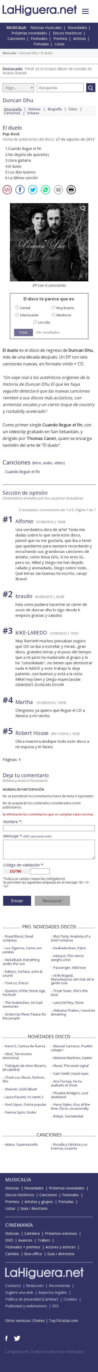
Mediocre (63, 315)
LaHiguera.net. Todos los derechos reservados (44, 1351)
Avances (25, 1240)
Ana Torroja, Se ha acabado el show (66, 1083)
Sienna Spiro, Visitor (21, 1112)
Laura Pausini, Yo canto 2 (24, 1097)
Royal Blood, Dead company (18, 938)
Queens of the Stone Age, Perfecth (24, 992)
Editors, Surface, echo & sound (22, 973)
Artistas (79, 38)
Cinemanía (19, 1225)
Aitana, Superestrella (21, 1144)
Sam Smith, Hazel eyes (71, 1073)
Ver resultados (48, 332)
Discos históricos (67, 33)
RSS (55, 1305)
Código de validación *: (23, 865)
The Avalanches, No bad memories (22, 1004)
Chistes (38, 1320)
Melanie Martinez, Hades (72, 1057)
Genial (25, 308)
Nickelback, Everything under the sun (21, 961)
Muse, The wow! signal (71, 1065)
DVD (9, 1240)
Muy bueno (65, 308)
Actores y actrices (60, 1246)
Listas (60, 43)
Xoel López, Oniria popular (25, 1104)
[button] (85, 11)
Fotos (73, 109)
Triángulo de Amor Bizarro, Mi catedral (25, 1067)
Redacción (35, 1285)
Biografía (55, 109)
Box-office (33, 1253)
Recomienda (59, 1285)
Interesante (29, 315)
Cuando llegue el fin (22, 471)
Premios (60, 38)
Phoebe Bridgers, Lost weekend (69, 1095)
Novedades (77, 27)
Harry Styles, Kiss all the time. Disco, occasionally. (70, 1106)
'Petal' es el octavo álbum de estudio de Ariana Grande (47, 70)
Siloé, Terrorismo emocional (17, 1055)
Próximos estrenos (61, 1233)
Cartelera (32, 1233)
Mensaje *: (27, 836)
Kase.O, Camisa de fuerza (25, 1046)
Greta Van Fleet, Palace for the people (24, 1016)
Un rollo (44, 322)
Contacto (13, 1285)
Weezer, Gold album (21, 1089)
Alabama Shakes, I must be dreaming (73, 1012)
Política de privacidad (23, 1299)
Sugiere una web (19, 1292)
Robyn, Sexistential (68, 1116)
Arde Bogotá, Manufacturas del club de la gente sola (72, 979)
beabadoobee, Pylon (69, 948)
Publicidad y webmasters (26, 1305)
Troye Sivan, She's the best (69, 992)
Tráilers (44, 1240)
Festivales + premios (22, 1246)
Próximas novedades (29, 33)
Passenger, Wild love (69, 967)
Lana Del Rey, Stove (68, 1002)
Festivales (39, 38)
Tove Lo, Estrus (16, 983)
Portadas (41, 43)
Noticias (34, 109)
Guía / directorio (34, 1208)
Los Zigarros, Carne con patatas (22, 950)
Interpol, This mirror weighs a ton (67, 957)
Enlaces (33, 113)
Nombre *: (12, 821)
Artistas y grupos (39, 1201)
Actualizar (74, 498)
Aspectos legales (52, 1292)
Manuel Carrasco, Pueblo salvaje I (72, 1048)
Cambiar (50, 1299)
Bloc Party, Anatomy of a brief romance (70, 938)
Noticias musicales (46, 27)
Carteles (12, 1253)
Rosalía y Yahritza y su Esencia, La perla (69, 1146)
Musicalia (9, 53)
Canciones (16, 38)
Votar (23, 332)
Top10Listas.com (63, 1320)
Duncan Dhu (29, 53)
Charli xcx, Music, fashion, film (24, 1079)
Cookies (70, 1299)
